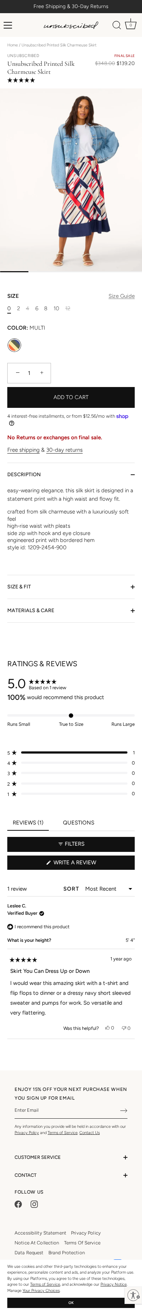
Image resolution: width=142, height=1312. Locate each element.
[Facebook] (18, 1203)
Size (71, 296)
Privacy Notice (113, 1284)
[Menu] (8, 25)
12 (67, 308)
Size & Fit (19, 587)
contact (25, 1175)
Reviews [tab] (31, 825)
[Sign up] (123, 1110)
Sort (72, 889)
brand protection (66, 1252)
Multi (14, 345)
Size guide (122, 296)
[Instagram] (34, 1203)
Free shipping (23, 450)
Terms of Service (45, 1284)
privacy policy (86, 1233)
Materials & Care (30, 610)
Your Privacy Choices (41, 1290)
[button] (51, 79)
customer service (38, 1157)
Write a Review (87, 864)
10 (56, 308)
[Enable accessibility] (133, 1295)
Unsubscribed (23, 55)
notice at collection (37, 1242)
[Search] (117, 26)
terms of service (82, 1242)
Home (12, 45)
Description (24, 474)
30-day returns (64, 450)
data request (29, 1252)
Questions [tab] (81, 825)
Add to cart (71, 397)
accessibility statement (40, 1233)
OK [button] (71, 1303)
